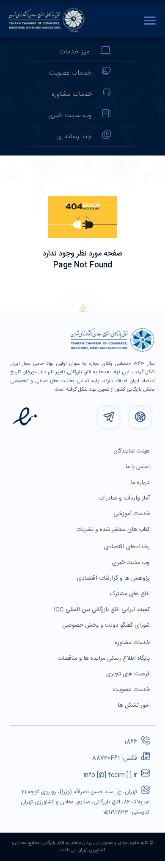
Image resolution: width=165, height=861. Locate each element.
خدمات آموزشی (132, 514)
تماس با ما (138, 467)
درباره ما (141, 483)
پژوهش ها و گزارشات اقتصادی (114, 578)
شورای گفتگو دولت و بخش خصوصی (106, 625)
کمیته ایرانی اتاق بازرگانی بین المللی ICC (102, 610)
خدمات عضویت (70, 73)
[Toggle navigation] (152, 20)
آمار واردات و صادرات (125, 498)
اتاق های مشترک (130, 594)
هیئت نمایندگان (132, 451)
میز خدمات (74, 52)
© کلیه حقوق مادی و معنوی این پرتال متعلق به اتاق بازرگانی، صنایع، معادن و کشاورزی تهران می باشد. (83, 846)
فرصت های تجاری (128, 674)
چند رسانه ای (74, 136)
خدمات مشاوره (72, 94)
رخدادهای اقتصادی (127, 547)
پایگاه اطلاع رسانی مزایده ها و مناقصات (104, 658)
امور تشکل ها (134, 705)
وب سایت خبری (70, 115)
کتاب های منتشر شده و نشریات (113, 530)
